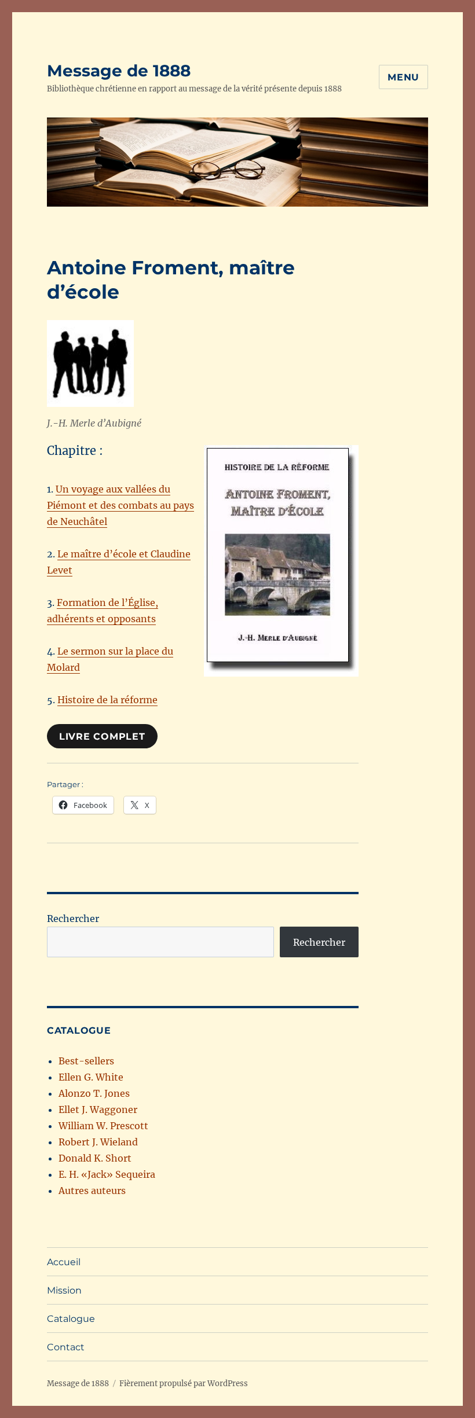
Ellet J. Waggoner (98, 1109)
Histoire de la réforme (107, 700)
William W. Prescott (103, 1126)
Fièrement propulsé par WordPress (183, 1383)
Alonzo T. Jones (94, 1093)
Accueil (64, 1262)
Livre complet (102, 736)
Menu (403, 77)
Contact (66, 1347)
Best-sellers (86, 1061)
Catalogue (71, 1318)
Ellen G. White (91, 1077)
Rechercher (73, 918)
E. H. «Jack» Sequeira (107, 1174)
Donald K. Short (95, 1158)
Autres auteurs (92, 1190)
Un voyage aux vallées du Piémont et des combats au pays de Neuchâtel (120, 505)
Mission (64, 1290)
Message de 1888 (119, 70)
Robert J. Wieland (98, 1142)
